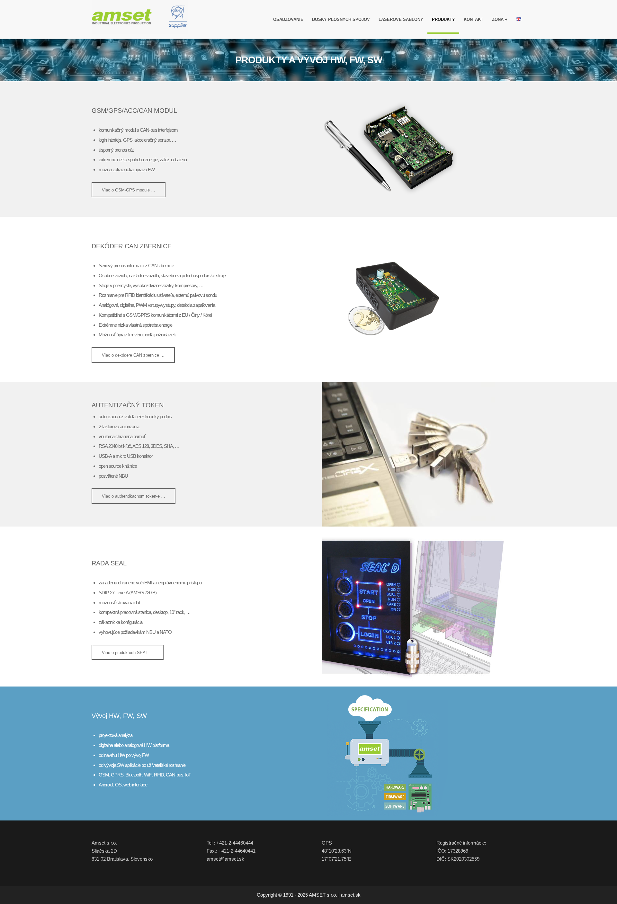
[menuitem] (288, 19)
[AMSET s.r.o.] (140, 19)
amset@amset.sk (225, 859)
